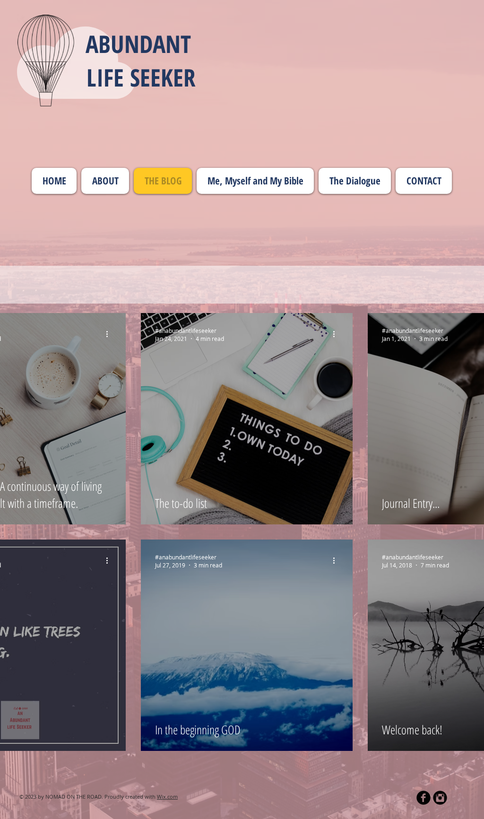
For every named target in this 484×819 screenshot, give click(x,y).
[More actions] (110, 334)
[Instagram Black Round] (440, 798)
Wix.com (167, 796)
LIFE (108, 77)
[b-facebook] (423, 798)
